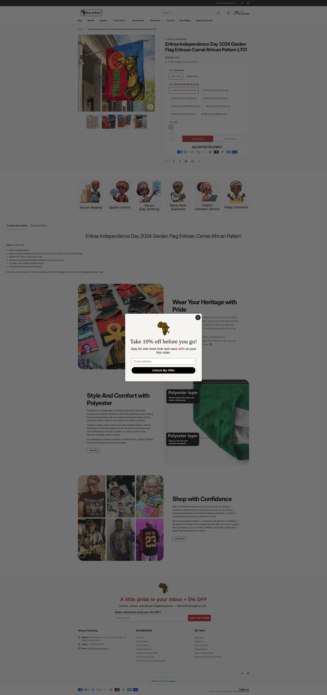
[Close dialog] (198, 317)
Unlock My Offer (163, 370)
